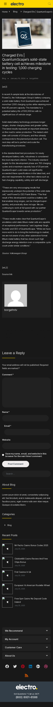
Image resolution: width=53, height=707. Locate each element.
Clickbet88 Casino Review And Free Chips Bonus (31, 560)
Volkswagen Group (18, 253)
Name (5, 412)
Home (4, 11)
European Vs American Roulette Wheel (32, 585)
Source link (7, 274)
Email (7, 426)
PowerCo (6, 97)
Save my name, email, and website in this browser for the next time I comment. (25, 454)
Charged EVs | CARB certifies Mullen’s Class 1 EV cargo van (13, 333)
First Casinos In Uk (23, 572)
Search (49, 3)
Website (6, 440)
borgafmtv (34, 78)
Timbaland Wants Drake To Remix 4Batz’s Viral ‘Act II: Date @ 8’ (40, 333)
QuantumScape (33, 101)
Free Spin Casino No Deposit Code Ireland (31, 600)
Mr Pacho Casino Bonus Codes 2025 (31, 545)
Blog (15, 11)
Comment (8, 374)
